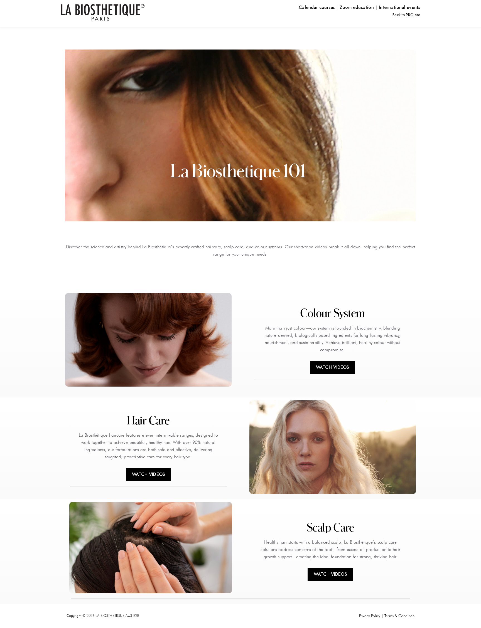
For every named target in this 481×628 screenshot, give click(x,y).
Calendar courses (317, 7)
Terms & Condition (399, 616)
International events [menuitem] (399, 7)
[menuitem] (406, 14)
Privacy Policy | (371, 616)
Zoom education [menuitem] (357, 7)
